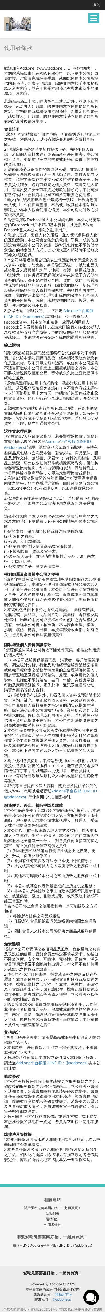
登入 (96, 5)
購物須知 (52, 1219)
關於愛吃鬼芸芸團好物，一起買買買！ (52, 1208)
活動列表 (52, 1213)
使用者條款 (52, 1225)
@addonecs (62, 1299)
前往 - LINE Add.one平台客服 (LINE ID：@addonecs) (52, 1245)
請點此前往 (63, 1294)
